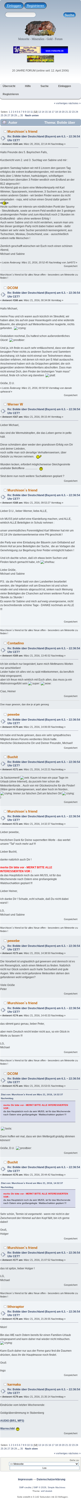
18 (56, 111)
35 (21, 115)
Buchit (12, 757)
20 (63, 111)
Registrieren (35, 5)
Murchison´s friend (22, 131)
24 (76, 111)
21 (66, 111)
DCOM (12, 288)
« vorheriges (61, 103)
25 (2, 115)
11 (31, 111)
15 (46, 111)
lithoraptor (15, 1306)
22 (70, 111)
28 (12, 115)
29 (15, 115)
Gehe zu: (74, 1460)
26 (5, 115)
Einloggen (14, 5)
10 (28, 111)
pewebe (13, 714)
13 (39, 111)
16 (49, 111)
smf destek (46, 1491)
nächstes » (74, 103)
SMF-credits (25, 1487)
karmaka (14, 1384)
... (19, 115)
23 (73, 111)
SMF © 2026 (39, 1487)
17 (53, 111)
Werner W (15, 404)
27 (8, 115)
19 (59, 111)
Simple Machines (56, 1487)
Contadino (15, 643)
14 (43, 111)
